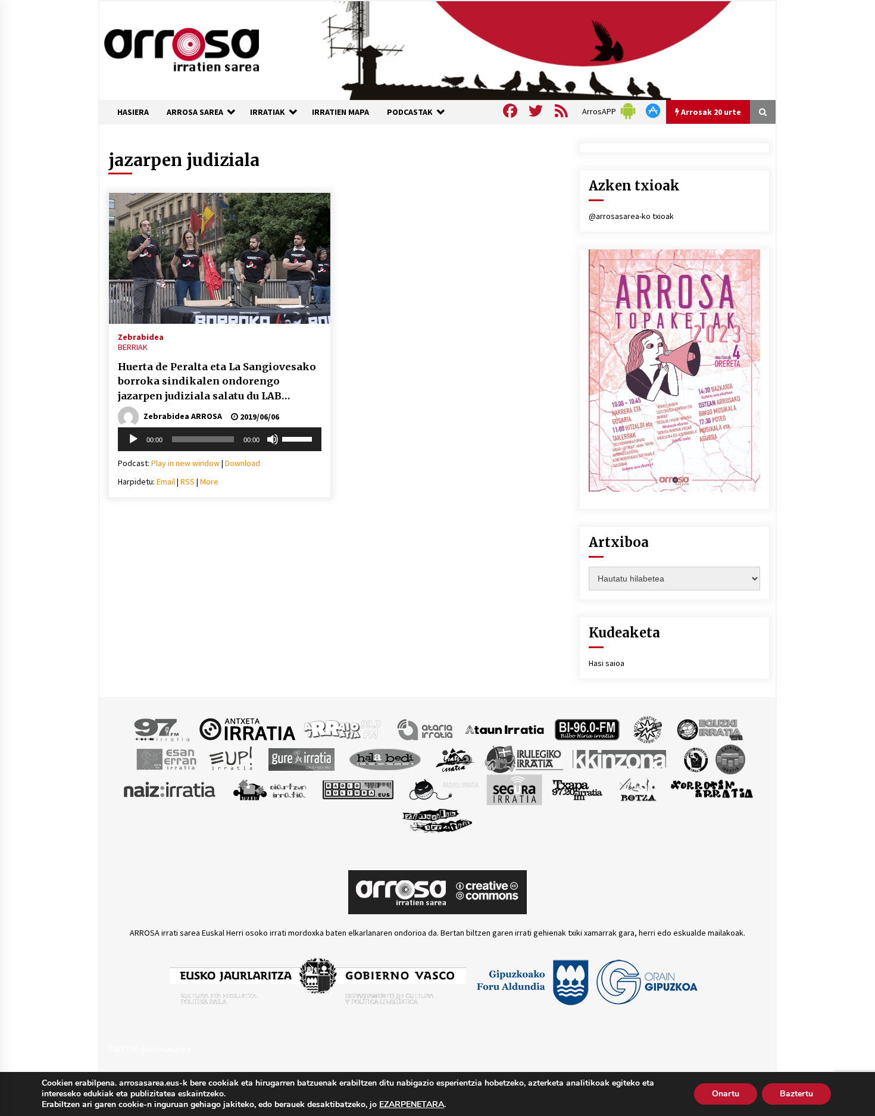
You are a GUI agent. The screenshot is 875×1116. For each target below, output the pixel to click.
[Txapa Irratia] (577, 788)
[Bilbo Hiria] (587, 728)
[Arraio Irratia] (343, 728)
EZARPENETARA (411, 1104)
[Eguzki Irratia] (709, 728)
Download (242, 463)
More (209, 481)
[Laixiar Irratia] (730, 758)
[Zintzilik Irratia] (438, 819)
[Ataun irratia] (504, 728)
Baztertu (796, 1093)
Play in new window (185, 463)
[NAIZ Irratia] (170, 788)
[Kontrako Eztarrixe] (695, 758)
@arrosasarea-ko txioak (631, 216)
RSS (187, 481)
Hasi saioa (606, 663)
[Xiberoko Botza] (637, 788)
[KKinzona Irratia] (620, 758)
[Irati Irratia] (455, 758)
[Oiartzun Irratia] (270, 788)
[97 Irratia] (162, 728)
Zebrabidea (141, 336)
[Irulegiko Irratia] (523, 758)
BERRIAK (133, 347)
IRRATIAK (267, 112)
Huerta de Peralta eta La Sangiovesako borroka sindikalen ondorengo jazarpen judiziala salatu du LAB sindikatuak (217, 382)
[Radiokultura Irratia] (357, 788)
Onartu (725, 1093)
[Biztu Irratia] (647, 728)
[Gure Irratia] (301, 758)
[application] (219, 439)
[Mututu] (273, 439)
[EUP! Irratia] (232, 758)
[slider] (298, 438)
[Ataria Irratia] (425, 728)
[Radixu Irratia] (443, 788)
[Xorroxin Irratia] (711, 788)
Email (166, 481)
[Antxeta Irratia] (247, 728)
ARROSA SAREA (195, 112)
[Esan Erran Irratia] (166, 758)
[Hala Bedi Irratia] (384, 758)
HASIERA (133, 112)
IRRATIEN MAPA (340, 112)
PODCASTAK (410, 112)
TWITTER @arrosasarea (149, 1048)
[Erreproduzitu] (133, 439)
